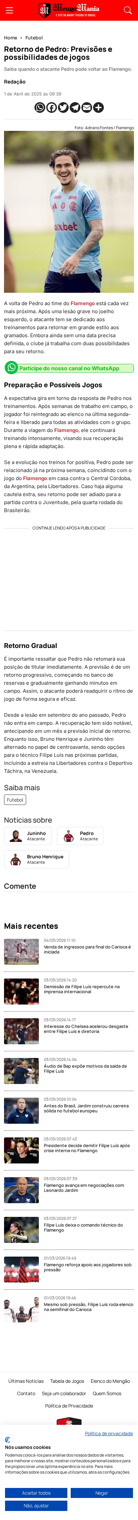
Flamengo (83, 303)
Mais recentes (31, 926)
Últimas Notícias (26, 1381)
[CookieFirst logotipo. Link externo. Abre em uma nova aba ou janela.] (7, 1440)
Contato (26, 1393)
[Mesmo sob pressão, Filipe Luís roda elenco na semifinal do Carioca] (24, 1309)
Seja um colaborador (64, 1393)
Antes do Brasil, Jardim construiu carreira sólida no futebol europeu (86, 1108)
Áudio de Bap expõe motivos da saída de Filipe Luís (85, 1068)
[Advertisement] (69, 577)
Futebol (34, 37)
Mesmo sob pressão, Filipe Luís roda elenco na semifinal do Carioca (88, 1307)
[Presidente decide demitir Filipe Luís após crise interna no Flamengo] (24, 1150)
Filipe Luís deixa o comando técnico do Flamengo (83, 1227)
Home (10, 37)
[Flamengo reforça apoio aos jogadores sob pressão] (24, 1270)
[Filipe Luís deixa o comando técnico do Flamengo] (24, 1230)
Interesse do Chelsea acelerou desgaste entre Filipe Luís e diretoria (86, 1029)
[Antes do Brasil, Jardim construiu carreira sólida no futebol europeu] (24, 1111)
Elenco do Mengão (110, 1381)
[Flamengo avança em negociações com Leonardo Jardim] (24, 1190)
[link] (9, 10)
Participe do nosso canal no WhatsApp (69, 368)
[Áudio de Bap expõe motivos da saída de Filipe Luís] (24, 1071)
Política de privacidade (109, 1433)
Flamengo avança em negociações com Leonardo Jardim (84, 1187)
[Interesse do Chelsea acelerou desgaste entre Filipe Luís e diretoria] (24, 1031)
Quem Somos (107, 1393)
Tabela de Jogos (67, 1381)
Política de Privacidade (69, 1405)
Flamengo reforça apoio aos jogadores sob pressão (88, 1267)
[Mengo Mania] (69, 10)
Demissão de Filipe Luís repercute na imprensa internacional (82, 989)
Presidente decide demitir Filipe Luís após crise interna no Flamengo (87, 1148)
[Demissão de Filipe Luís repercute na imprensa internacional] (24, 992)
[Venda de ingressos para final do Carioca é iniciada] (24, 952)
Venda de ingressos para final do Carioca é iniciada (87, 949)
